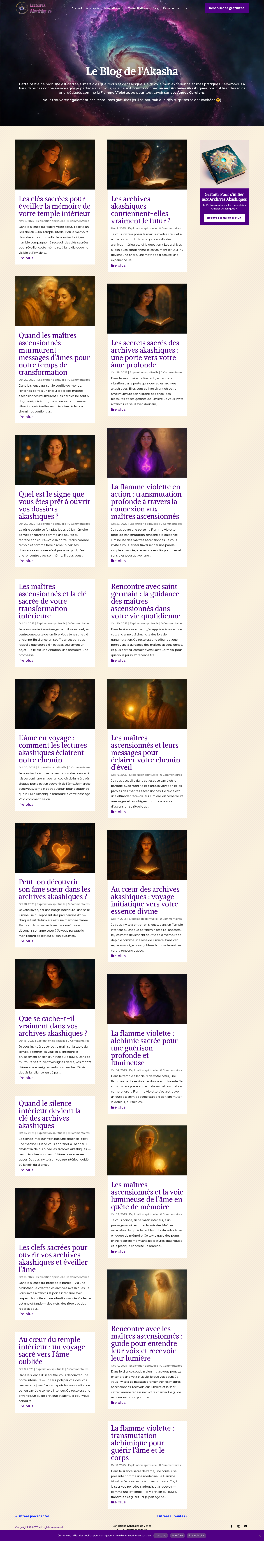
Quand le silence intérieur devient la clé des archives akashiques (50, 1114)
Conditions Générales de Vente (132, 1526)
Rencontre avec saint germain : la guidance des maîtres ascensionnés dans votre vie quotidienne (145, 601)
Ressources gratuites (226, 8)
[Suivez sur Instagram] (239, 1526)
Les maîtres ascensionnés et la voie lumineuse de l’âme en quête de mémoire (147, 1195)
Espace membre (175, 8)
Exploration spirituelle (50, 221)
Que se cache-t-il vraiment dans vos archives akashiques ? (53, 1026)
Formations (111, 8)
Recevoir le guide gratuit (224, 218)
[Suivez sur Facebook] (231, 1526)
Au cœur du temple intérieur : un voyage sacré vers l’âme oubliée (52, 1350)
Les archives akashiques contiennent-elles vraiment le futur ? (141, 209)
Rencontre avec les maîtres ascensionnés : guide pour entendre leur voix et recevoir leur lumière (146, 1343)
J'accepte (160, 1535)
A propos (92, 8)
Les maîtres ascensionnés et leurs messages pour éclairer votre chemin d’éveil (145, 752)
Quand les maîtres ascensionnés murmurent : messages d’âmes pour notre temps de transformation (54, 354)
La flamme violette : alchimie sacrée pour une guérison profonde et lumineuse (144, 1048)
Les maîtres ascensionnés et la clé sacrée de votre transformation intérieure (53, 601)
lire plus (26, 258)
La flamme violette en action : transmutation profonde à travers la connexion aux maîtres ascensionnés (146, 501)
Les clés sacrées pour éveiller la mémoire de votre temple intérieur (55, 206)
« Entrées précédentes (32, 1516)
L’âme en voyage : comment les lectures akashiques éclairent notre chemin (53, 748)
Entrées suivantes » (172, 1516)
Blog (155, 8)
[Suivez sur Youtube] (246, 1526)
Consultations (138, 8)
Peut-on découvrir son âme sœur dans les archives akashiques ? (54, 889)
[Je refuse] (259, 1535)
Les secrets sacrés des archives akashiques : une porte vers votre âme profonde (145, 353)
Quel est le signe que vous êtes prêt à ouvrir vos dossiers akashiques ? (54, 505)
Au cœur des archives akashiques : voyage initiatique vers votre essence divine (145, 900)
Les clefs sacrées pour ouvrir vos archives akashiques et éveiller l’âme (53, 1258)
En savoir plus (196, 1535)
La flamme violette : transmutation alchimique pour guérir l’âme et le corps (142, 1443)
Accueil (76, 8)
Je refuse (177, 1535)
